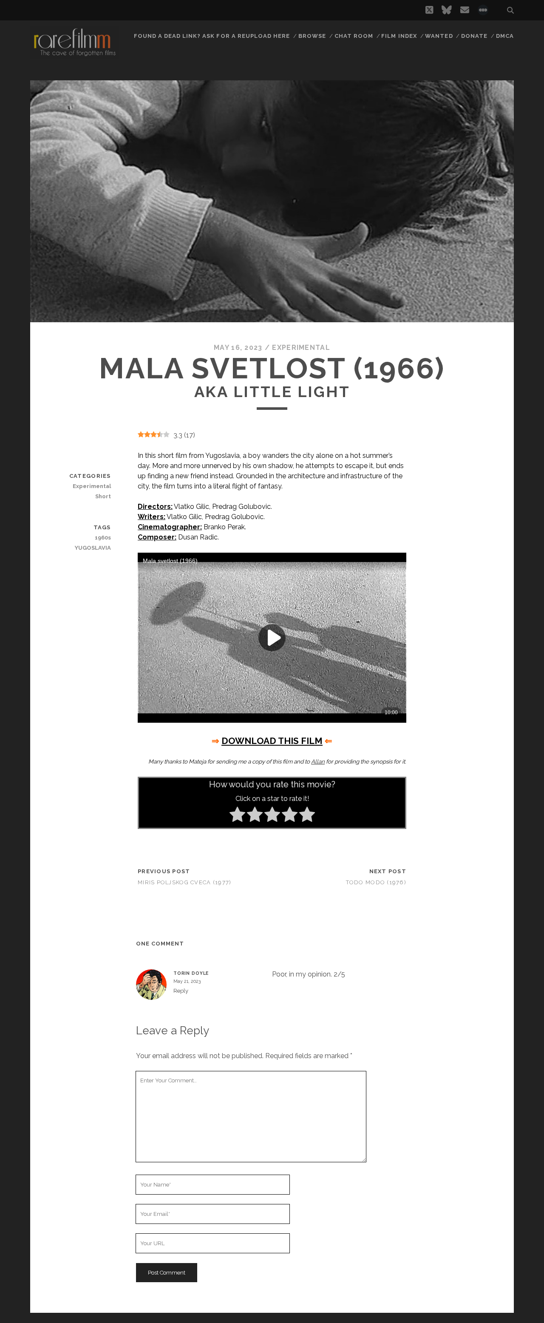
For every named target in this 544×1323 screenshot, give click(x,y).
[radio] (237, 815)
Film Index (398, 36)
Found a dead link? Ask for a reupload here (212, 36)
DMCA (505, 36)
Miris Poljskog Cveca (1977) (185, 882)
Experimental (301, 348)
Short (102, 496)
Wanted (439, 36)
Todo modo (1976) (376, 882)
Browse (312, 36)
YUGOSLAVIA (92, 548)
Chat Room (353, 36)
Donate (474, 36)
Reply (180, 991)
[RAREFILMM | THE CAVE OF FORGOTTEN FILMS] (74, 54)
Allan (318, 761)
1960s (102, 537)
